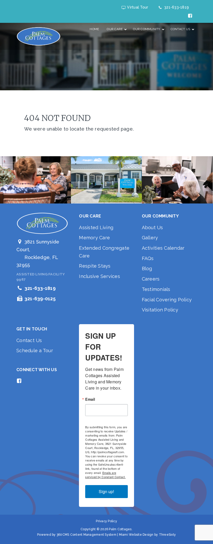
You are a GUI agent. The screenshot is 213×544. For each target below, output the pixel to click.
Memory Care (94, 237)
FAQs (148, 258)
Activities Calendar (163, 248)
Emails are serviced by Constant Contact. (105, 475)
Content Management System (93, 534)
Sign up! (106, 491)
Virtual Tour (136, 7)
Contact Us (29, 340)
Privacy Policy (106, 521)
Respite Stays (94, 266)
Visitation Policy (160, 309)
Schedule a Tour (34, 350)
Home (94, 29)
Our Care (115, 29)
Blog (147, 268)
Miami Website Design (136, 534)
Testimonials (156, 289)
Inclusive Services (99, 276)
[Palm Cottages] (38, 36)
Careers (151, 279)
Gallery (150, 237)
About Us (152, 227)
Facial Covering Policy (167, 299)
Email (90, 399)
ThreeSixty (167, 534)
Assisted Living (96, 227)
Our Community (146, 29)
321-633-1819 (175, 7)
